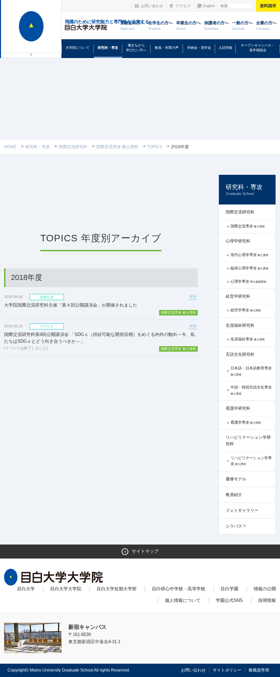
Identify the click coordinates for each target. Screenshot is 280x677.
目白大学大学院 (65, 588)
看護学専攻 (245, 422)
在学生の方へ (160, 25)
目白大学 (26, 588)
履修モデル (236, 479)
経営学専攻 (245, 310)
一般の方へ (242, 25)
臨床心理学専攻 (249, 268)
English (209, 6)
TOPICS (154, 146)
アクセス (183, 6)
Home (10, 146)
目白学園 (229, 588)
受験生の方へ (132, 25)
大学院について (77, 48)
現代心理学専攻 (249, 255)
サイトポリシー (227, 670)
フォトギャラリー (242, 510)
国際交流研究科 (73, 146)
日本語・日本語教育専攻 (251, 371)
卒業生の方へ (188, 25)
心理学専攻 (248, 281)
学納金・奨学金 (199, 48)
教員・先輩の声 (167, 48)
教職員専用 (259, 670)
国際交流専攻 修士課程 (117, 146)
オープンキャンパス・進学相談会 (258, 47)
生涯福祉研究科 (240, 325)
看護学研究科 (238, 408)
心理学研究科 (238, 241)
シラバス (234, 526)
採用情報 (267, 600)
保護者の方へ (216, 25)
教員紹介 (234, 494)
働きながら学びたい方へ (136, 47)
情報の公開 (265, 588)
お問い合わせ (152, 6)
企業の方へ (266, 25)
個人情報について (182, 600)
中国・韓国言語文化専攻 (251, 390)
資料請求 (268, 5)
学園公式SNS (229, 600)
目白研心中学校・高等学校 (178, 588)
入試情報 (225, 48)
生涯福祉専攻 (247, 339)
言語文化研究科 (240, 354)
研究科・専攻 (108, 48)
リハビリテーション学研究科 (248, 440)
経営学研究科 (238, 296)
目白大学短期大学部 (117, 588)
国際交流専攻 (247, 226)
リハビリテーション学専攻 (251, 461)
